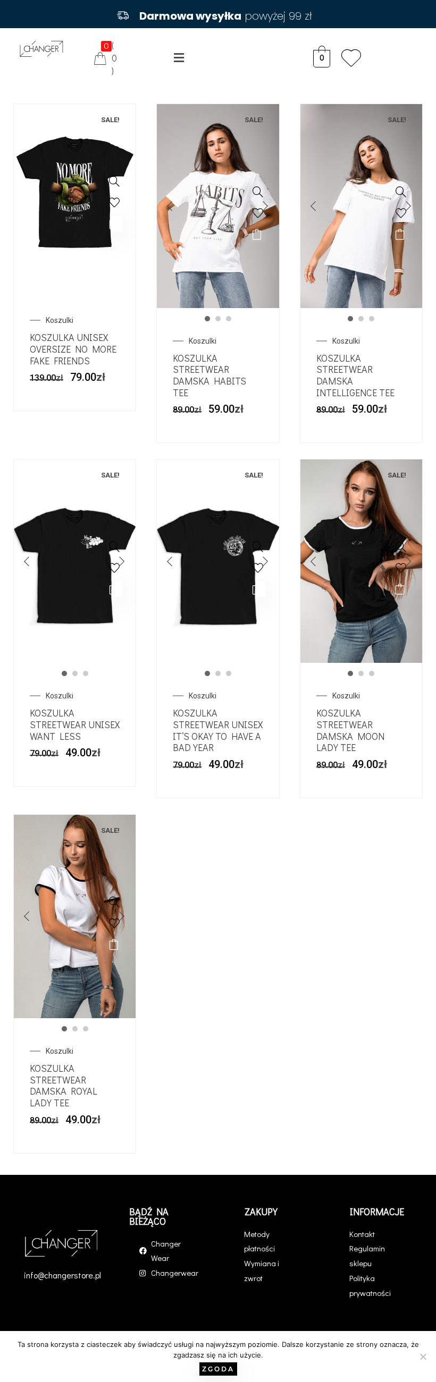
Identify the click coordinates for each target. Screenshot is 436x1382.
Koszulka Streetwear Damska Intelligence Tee (355, 375)
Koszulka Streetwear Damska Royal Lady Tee (63, 1085)
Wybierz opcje (114, 224)
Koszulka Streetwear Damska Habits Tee (209, 375)
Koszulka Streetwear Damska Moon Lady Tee (350, 730)
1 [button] (207, 318)
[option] (75, 195)
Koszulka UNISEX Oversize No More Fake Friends (73, 348)
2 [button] (218, 318)
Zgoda (218, 1369)
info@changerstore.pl (62, 1275)
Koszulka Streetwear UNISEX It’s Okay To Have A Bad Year (218, 730)
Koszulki (59, 320)
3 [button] (228, 318)
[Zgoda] (422, 1356)
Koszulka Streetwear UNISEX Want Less (75, 724)
